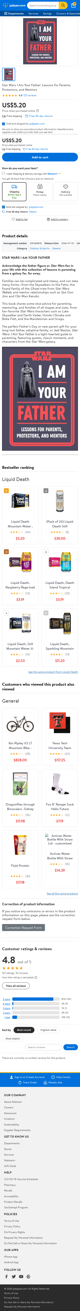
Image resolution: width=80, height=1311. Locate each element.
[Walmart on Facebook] (6, 1276)
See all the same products (62, 893)
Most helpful (13, 1038)
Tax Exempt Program (16, 1207)
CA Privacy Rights (14, 1232)
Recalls (8, 1190)
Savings (47, 13)
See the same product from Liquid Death (53, 672)
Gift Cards (10, 1166)
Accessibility (11, 1196)
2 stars (6, 1012)
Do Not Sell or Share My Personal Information (30, 1243)
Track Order (30, 1082)
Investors (9, 1119)
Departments (16, 13)
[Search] (63, 5)
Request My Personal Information (23, 1237)
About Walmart (13, 1102)
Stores (7, 1149)
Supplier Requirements (17, 1130)
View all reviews (16, 986)
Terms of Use (11, 1221)
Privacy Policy (12, 1226)
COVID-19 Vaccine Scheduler (21, 1179)
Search (71, 1047)
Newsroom (10, 1113)
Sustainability (11, 1124)
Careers (8, 1107)
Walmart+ (10, 1160)
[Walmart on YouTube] (21, 1276)
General (56, 248)
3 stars (6, 1008)
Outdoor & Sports (39, 248)
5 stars (6, 999)
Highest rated (48, 1030)
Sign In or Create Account (30, 1077)
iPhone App (10, 1256)
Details (33, 211)
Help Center (63, 1077)
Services (33, 13)
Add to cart (40, 157)
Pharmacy (10, 1185)
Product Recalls (13, 1202)
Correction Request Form (23, 927)
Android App (11, 1262)
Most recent (24, 1030)
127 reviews (30, 95)
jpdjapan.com (37, 123)
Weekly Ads (55, 1082)
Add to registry (59, 219)
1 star (7, 1017)
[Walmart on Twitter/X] (13, 1276)
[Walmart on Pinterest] (28, 1276)
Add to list (21, 219)
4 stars (6, 1003)
